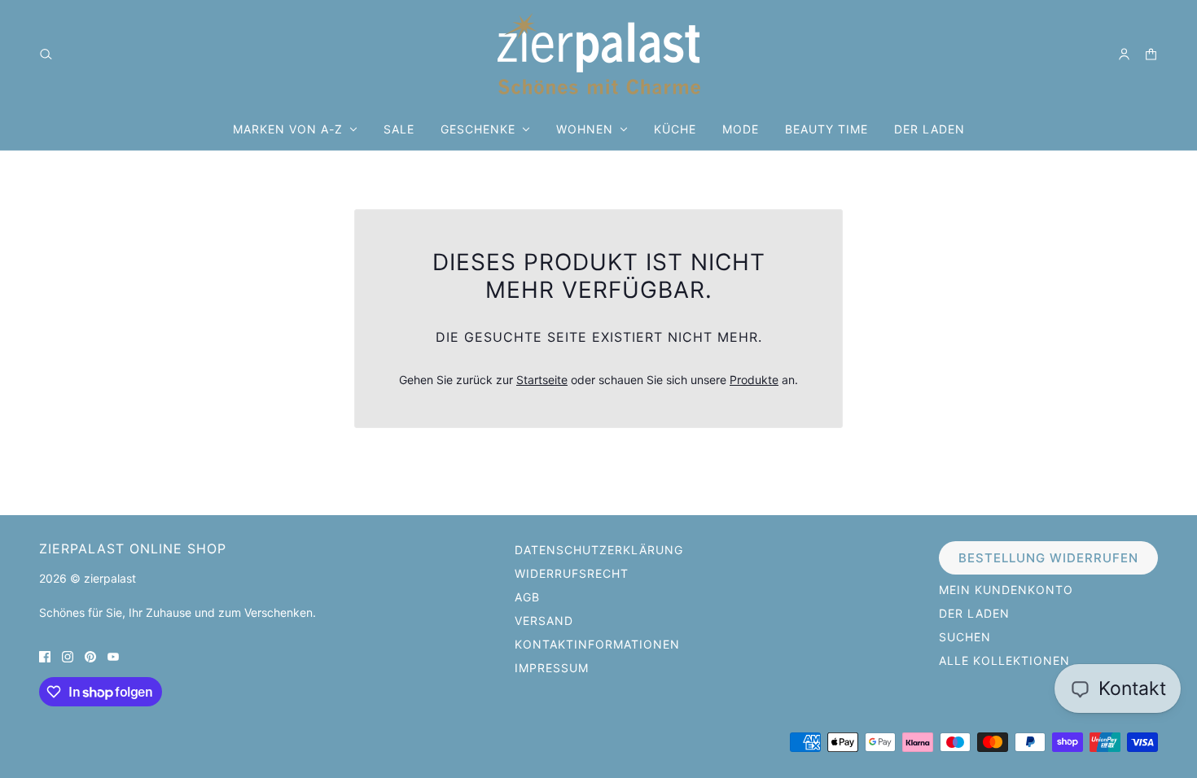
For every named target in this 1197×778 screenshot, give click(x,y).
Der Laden (974, 613)
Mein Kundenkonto (1006, 590)
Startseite (542, 380)
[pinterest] (90, 655)
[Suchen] (46, 54)
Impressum (552, 668)
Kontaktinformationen (597, 644)
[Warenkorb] (1151, 54)
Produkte (754, 380)
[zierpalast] (599, 53)
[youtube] (113, 655)
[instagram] (67, 655)
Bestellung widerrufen (1048, 558)
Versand (544, 620)
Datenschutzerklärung (599, 550)
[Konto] (1124, 54)
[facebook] (45, 655)
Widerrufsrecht (572, 573)
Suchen (965, 637)
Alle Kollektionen (1004, 660)
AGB (527, 597)
